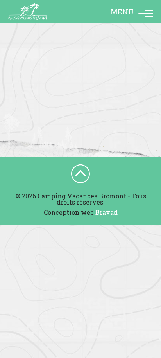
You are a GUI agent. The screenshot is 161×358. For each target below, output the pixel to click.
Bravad (106, 212)
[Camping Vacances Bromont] (27, 11)
